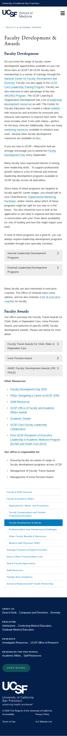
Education (9, 622)
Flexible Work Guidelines (19, 577)
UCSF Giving (16, 668)
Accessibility (8, 714)
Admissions (8, 625)
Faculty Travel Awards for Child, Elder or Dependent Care (31, 346)
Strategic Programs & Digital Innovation (27, 550)
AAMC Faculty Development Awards (31, 370)
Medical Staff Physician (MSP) (24, 543)
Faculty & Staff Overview (19, 492)
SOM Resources (20, 401)
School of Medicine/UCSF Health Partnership (30, 583)
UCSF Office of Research (44, 642)
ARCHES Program (15, 95)
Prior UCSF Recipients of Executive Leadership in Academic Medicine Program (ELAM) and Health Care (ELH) (35, 439)
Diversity (55, 612)
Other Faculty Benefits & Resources (27, 536)
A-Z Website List (44, 721)
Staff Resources (15, 570)
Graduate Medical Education (18, 629)
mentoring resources (16, 129)
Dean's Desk (9, 612)
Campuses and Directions (33, 612)
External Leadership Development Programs (27, 269)
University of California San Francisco (20, 3)
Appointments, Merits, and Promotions (29, 505)
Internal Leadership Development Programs (26, 255)
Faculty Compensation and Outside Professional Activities (27, 514)
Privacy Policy (42, 714)
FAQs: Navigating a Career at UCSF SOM (34, 395)
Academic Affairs (11, 655)
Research (8, 639)
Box (38, 138)
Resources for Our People (20, 652)
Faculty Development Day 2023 (28, 389)
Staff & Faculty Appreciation (21, 563)
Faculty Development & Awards (25, 522)
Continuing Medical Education (34, 625)
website (55, 108)
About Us (8, 609)
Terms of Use (8, 721)
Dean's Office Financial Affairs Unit (25, 556)
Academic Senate (20, 418)
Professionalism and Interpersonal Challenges (33, 529)
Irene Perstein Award (19, 358)
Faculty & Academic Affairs (23, 27)
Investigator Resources (15, 642)
